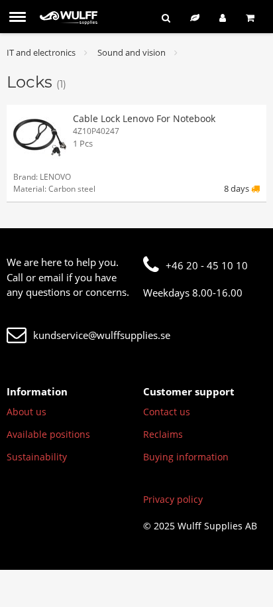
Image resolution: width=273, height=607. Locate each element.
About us (26, 411)
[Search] (166, 17)
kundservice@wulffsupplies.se (101, 335)
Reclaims (163, 434)
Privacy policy (173, 499)
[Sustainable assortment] (194, 17)
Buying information (186, 456)
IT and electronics (41, 52)
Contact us (166, 411)
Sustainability (37, 456)
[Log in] (222, 17)
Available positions (48, 434)
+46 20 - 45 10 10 (207, 265)
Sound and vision (131, 52)
